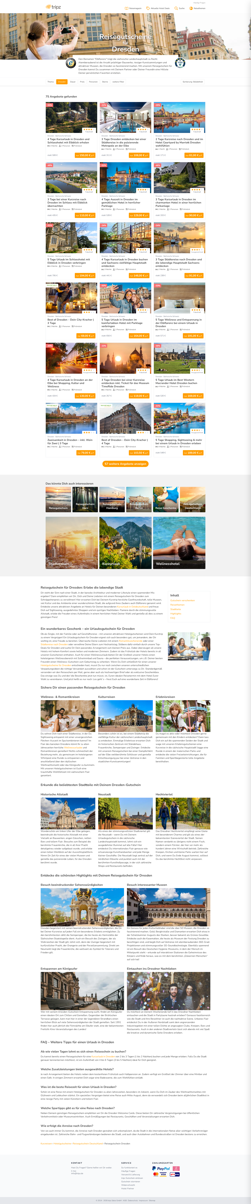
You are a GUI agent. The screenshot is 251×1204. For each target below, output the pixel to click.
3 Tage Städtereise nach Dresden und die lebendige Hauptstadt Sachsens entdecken (179, 263)
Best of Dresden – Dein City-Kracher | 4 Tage (125, 441)
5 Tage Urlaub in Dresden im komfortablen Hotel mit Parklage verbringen (122, 323)
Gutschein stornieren (130, 1181)
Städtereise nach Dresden (54, 644)
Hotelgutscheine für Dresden (56, 665)
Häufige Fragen (199, 3)
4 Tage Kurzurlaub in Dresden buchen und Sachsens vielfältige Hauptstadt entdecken (125, 263)
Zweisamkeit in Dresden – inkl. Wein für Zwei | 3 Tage (70, 441)
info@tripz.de (77, 1173)
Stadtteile (175, 609)
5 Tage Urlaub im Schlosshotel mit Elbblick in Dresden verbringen (68, 261)
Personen (93, 81)
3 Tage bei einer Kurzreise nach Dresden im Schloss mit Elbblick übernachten (67, 203)
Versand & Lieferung (130, 1174)
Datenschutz (133, 1200)
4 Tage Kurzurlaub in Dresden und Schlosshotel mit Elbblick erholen (68, 140)
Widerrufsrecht (128, 1185)
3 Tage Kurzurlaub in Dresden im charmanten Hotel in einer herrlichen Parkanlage (178, 203)
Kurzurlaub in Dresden (103, 1056)
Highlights (175, 613)
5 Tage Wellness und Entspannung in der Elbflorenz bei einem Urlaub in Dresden (179, 323)
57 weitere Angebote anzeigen (125, 464)
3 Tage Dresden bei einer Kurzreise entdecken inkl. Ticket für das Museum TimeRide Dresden (125, 383)
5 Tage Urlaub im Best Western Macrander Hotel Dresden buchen (176, 381)
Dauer (73, 81)
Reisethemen (177, 604)
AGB (125, 1200)
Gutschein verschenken (182, 600)
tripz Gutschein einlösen (132, 1178)
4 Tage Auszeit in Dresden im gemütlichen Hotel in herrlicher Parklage (121, 203)
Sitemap (152, 1200)
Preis (82, 81)
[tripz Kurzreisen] (53, 7)
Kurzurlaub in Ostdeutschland (132, 606)
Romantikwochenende (130, 641)
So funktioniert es (129, 1167)
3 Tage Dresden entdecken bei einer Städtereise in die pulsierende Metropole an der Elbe (124, 142)
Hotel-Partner (127, 1188)
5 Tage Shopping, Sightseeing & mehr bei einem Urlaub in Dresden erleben (179, 441)
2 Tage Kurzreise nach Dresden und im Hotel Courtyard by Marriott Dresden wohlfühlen (179, 142)
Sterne (105, 81)
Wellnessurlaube (73, 747)
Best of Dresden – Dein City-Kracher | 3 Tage (70, 321)
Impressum (143, 1200)
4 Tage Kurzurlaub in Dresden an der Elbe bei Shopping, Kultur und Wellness (70, 383)
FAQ (172, 618)
